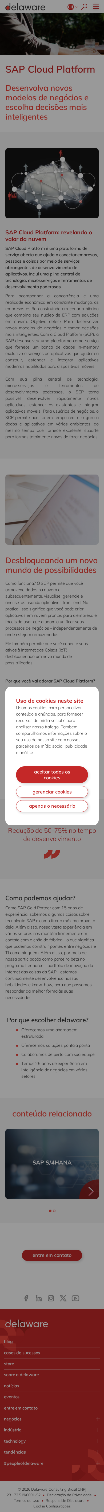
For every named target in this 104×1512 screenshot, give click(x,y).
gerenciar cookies (52, 792)
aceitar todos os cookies (52, 775)
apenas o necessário (52, 806)
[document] (52, 756)
